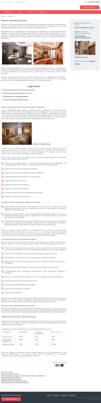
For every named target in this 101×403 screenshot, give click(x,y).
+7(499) (93, 2)
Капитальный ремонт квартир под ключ (14, 380)
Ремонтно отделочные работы (84, 27)
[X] (62, 365)
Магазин (64, 395)
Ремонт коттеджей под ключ (10, 374)
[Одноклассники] (59, 365)
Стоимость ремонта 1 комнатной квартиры (15, 382)
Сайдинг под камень (81, 57)
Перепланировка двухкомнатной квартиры (83, 36)
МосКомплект (13, 7)
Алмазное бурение (85, 62)
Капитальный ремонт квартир (10, 377)
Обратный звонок (89, 7)
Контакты (43, 12)
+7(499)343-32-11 (94, 399)
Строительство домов (7, 2)
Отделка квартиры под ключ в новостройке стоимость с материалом (23, 375)
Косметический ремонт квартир (11, 379)
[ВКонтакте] (57, 365)
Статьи (48, 395)
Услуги (30, 12)
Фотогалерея (56, 395)
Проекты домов (20, 2)
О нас (19, 12)
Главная (7, 12)
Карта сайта (71, 395)
